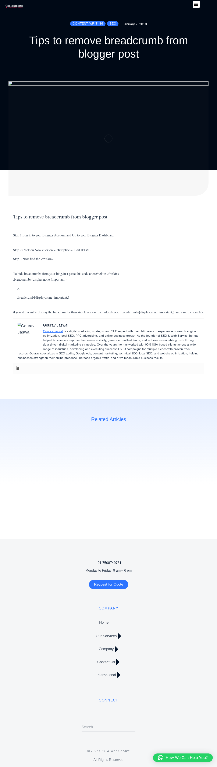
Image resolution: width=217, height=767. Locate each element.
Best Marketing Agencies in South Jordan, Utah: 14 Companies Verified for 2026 (114, 491)
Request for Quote (108, 584)
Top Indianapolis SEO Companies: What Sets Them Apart (43, 491)
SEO (16, 505)
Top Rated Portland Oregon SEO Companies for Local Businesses (185, 491)
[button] (196, 4)
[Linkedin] (17, 368)
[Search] (132, 727)
